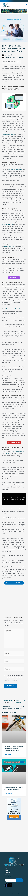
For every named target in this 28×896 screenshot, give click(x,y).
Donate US (7, 870)
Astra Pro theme (9, 246)
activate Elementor (18, 451)
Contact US (7, 872)
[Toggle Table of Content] (18, 62)
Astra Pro (7, 453)
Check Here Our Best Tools (14, 583)
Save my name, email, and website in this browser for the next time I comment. (13, 678)
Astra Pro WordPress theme (14, 309)
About (6, 868)
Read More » (8, 754)
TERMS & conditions (9, 874)
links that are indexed (8, 134)
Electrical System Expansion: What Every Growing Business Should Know (13, 748)
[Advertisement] (14, 600)
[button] (26, 4)
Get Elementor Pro (14, 442)
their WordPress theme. (15, 169)
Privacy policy (8, 876)
